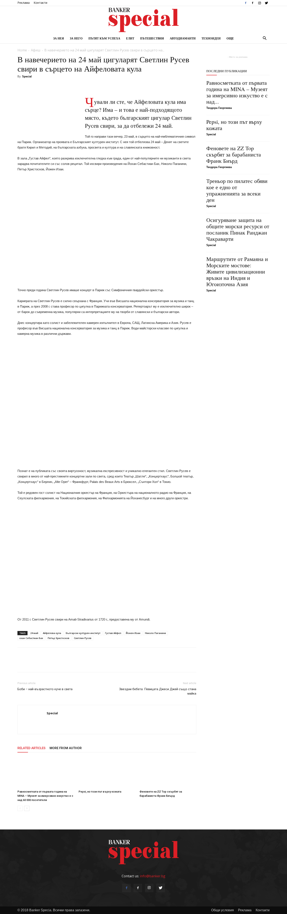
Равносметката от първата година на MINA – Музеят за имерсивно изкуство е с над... (237, 92)
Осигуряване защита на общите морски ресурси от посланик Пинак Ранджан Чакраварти (237, 229)
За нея (58, 38)
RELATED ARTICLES (31, 748)
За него (76, 38)
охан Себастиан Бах (31, 638)
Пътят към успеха (104, 38)
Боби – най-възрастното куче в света (44, 689)
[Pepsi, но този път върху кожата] (107, 772)
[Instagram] (259, 3)
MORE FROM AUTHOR (66, 748)
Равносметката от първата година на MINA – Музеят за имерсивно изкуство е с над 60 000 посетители (45, 796)
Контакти (40, 3)
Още (230, 38)
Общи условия (222, 910)
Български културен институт (83, 633)
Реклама (23, 3)
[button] (264, 38)
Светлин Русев (82, 638)
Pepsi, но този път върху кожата (100, 791)
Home (22, 50)
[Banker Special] (143, 20)
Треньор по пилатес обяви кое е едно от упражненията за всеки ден (236, 190)
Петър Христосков (58, 638)
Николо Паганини (155, 633)
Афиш (35, 50)
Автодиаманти (183, 38)
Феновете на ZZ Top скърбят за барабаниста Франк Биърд (233, 154)
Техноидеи (211, 38)
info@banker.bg (152, 876)
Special (27, 76)
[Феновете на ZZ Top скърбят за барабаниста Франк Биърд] (168, 772)
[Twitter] (266, 3)
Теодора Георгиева (219, 108)
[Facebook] (245, 3)
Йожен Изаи (133, 633)
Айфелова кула (52, 633)
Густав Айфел (113, 633)
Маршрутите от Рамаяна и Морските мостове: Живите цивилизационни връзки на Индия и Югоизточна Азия (237, 271)
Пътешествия (152, 38)
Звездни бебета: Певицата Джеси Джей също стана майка (157, 691)
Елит (130, 38)
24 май (34, 633)
